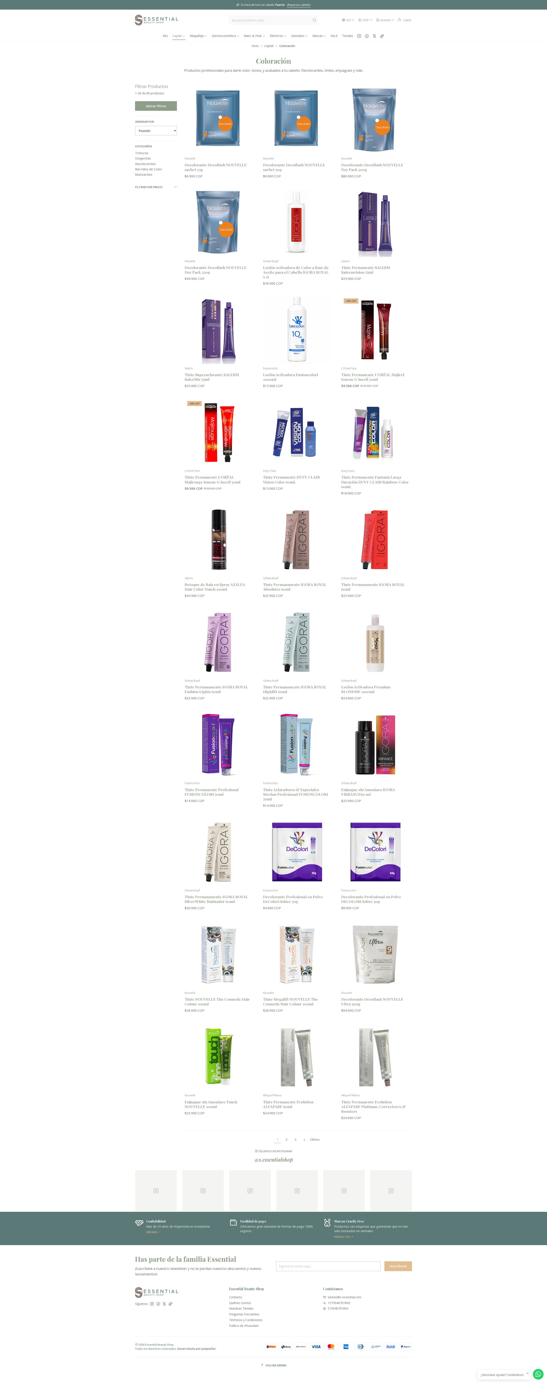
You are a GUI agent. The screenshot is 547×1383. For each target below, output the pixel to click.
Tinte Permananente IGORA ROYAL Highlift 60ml (294, 689)
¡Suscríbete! (398, 1266)
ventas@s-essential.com (344, 1297)
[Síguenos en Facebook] (367, 36)
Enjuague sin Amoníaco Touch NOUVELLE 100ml (211, 1104)
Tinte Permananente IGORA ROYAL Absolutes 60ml (294, 586)
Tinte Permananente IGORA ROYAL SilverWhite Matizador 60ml (216, 899)
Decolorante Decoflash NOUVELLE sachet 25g (216, 167)
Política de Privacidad (243, 1326)
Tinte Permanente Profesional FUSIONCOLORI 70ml (212, 792)
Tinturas (141, 153)
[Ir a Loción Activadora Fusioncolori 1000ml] (297, 330)
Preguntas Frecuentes (244, 1314)
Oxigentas (143, 158)
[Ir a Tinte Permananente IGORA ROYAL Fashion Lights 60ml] (219, 642)
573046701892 (338, 1308)
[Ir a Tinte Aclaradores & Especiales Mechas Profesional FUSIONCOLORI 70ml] (297, 745)
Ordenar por (144, 121)
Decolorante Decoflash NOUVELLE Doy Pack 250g (216, 270)
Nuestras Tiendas (241, 1308)
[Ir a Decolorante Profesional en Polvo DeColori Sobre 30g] (297, 852)
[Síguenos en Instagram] (359, 36)
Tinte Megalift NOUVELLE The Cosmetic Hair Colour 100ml (290, 1001)
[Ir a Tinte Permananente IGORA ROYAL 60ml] (375, 540)
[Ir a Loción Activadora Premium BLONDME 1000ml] (375, 642)
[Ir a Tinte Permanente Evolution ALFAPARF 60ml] (297, 1057)
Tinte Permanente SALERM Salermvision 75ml (365, 270)
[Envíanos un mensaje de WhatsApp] (538, 1374)
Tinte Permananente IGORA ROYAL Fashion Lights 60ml (216, 689)
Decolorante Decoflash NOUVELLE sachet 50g (294, 167)
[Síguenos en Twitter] (374, 36)
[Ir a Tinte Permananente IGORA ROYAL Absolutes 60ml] (297, 540)
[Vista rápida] (247, 124)
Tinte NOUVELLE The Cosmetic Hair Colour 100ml (217, 1001)
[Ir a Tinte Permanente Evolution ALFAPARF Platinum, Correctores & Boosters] (375, 1057)
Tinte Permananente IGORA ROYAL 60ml (373, 586)
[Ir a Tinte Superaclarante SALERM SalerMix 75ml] (219, 330)
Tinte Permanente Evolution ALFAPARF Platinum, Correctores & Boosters (373, 1106)
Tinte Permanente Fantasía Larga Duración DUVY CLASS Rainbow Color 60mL (375, 482)
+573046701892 (339, 1303)
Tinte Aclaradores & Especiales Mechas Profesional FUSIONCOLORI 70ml (295, 794)
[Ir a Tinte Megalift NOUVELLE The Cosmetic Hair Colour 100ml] (297, 954)
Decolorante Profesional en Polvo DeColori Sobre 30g (293, 899)
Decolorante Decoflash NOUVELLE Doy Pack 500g (372, 167)
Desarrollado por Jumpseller (196, 1349)
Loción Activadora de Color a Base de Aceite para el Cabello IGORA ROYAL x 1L (296, 272)
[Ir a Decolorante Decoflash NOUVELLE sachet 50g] (297, 120)
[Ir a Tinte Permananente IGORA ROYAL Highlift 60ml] (297, 642)
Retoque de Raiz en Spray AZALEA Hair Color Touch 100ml (215, 586)
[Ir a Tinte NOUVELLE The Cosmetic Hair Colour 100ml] (219, 954)
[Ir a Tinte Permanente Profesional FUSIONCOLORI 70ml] (219, 745)
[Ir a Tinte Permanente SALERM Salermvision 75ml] (375, 223)
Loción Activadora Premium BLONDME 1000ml (365, 689)
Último (315, 1140)
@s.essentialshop (273, 1159)
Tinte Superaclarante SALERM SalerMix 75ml (212, 377)
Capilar (269, 45)
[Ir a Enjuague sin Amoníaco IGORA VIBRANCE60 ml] (375, 745)
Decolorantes (145, 164)
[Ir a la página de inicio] (156, 20)
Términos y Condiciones (245, 1320)
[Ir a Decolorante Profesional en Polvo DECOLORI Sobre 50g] (375, 852)
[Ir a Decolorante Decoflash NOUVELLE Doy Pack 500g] (375, 120)
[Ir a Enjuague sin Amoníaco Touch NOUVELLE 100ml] (219, 1057)
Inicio (255, 45)
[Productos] (273, 1228)
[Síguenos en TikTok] (382, 36)
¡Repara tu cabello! (139, 5)
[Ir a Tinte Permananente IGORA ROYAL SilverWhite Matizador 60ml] (219, 852)
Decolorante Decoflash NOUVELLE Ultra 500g (372, 1001)
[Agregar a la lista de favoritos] (247, 113)
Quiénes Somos (240, 1303)
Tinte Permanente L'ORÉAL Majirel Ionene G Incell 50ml (372, 377)
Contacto (235, 1297)
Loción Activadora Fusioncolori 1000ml (290, 377)
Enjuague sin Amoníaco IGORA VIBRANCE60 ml (368, 792)
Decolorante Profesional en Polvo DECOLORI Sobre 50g (371, 899)
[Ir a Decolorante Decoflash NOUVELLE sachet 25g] (219, 120)
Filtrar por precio (148, 187)
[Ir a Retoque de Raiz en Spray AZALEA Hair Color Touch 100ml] (219, 540)
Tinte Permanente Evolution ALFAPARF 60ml (288, 1104)
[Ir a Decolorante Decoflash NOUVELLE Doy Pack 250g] (219, 223)
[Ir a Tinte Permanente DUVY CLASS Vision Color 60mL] (297, 433)
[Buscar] (314, 20)
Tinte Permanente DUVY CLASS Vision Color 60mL (291, 479)
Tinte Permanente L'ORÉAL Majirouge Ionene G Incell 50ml (212, 479)
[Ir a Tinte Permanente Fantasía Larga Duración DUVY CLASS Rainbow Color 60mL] (375, 433)
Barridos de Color (148, 169)
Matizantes (143, 174)
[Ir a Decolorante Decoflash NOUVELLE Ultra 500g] (375, 954)
